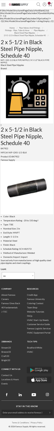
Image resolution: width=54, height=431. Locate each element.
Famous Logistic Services (39, 328)
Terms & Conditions (20, 422)
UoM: (3, 269)
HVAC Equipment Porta (38, 332)
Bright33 (5, 360)
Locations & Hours (10, 379)
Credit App (32, 294)
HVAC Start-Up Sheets (38, 320)
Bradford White (34, 347)
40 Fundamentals (9, 307)
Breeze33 (6, 351)
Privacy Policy (36, 422)
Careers (5, 299)
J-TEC (4, 311)
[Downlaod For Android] (39, 370)
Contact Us (6, 375)
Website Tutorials (35, 311)
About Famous (8, 294)
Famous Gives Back (10, 303)
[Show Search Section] (38, 5)
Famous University (36, 299)
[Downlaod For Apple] (39, 379)
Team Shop (32, 307)
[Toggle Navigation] (3, 4)
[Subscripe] (48, 412)
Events (4, 383)
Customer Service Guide (38, 324)
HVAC (30, 351)
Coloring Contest (35, 303)
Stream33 (6, 347)
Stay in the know (27, 406)
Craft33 (5, 356)
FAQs (29, 315)
